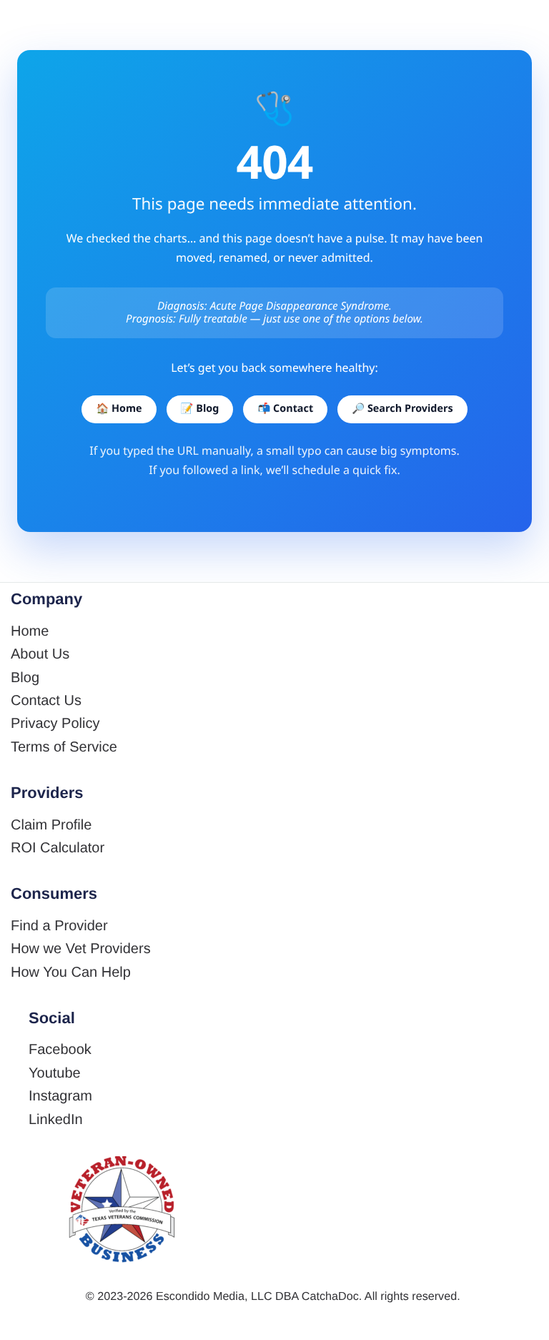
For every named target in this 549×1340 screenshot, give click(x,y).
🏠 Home (119, 408)
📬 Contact (285, 408)
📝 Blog (200, 408)
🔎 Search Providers (402, 408)
